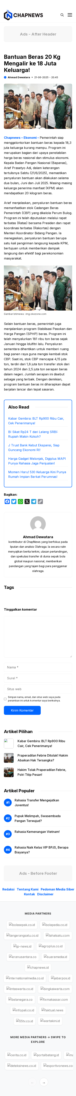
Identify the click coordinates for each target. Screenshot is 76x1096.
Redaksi (8, 889)
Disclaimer (45, 894)
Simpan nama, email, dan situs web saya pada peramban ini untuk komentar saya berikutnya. (34, 699)
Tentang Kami (27, 889)
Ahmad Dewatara (19, 77)
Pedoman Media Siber (57, 889)
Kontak (29, 894)
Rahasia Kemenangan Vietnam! (37, 832)
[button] (62, 15)
